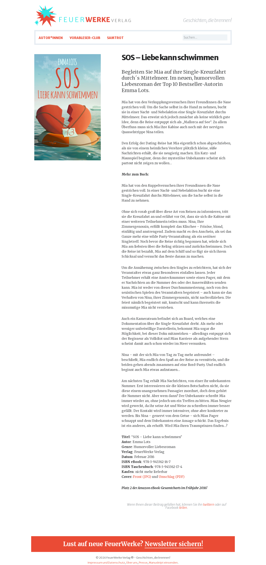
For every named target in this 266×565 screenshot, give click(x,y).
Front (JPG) (142, 477)
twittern (208, 505)
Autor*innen (51, 38)
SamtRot (115, 38)
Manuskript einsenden (163, 562)
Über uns (132, 562)
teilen (183, 508)
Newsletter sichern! (174, 544)
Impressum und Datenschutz (106, 562)
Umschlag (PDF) (172, 477)
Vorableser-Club (85, 38)
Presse (143, 562)
